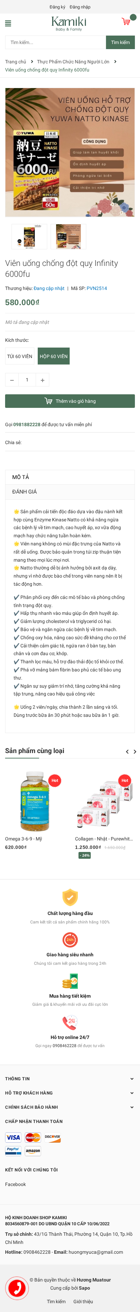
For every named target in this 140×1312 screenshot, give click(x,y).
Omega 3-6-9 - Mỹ (23, 838)
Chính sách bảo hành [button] (31, 1107)
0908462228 (64, 1045)
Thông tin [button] (17, 1078)
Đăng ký (57, 6)
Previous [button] (127, 751)
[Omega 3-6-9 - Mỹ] (35, 802)
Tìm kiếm (120, 42)
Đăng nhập (80, 6)
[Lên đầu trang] (128, 1280)
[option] (31, 238)
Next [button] (135, 751)
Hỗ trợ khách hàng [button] (29, 1093)
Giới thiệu (83, 1301)
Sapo (84, 1288)
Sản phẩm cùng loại (34, 751)
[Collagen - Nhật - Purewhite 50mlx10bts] (105, 802)
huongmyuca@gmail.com (96, 1252)
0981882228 (26, 424)
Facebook (15, 1184)
